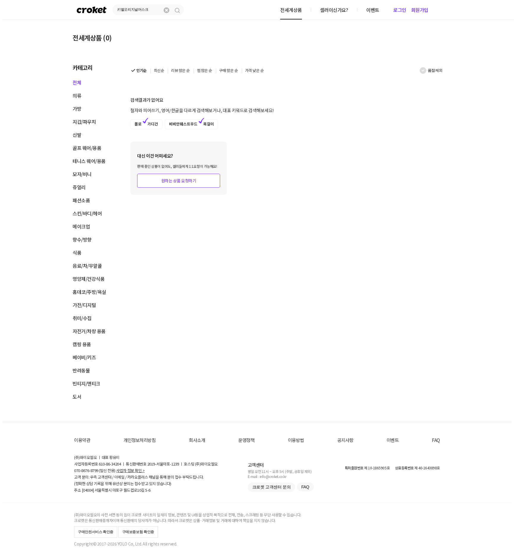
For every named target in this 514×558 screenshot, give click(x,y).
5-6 (148, 490)
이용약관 (82, 440)
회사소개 (197, 440)
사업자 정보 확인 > (130, 470)
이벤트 (393, 440)
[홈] (91, 10)
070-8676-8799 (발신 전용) (94, 470)
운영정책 (246, 440)
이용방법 (296, 440)
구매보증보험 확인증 (138, 532)
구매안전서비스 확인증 (95, 532)
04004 (88, 490)
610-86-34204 (110, 464)
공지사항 (345, 440)
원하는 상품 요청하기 (178, 181)
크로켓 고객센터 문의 (271, 487)
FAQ (436, 440)
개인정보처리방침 (139, 440)
